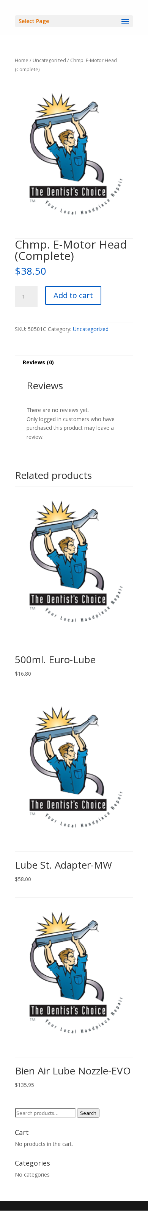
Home (21, 60)
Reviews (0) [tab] (38, 362)
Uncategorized (49, 60)
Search (88, 1113)
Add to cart (73, 295)
